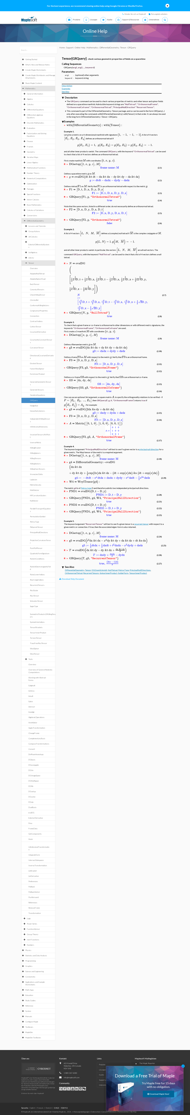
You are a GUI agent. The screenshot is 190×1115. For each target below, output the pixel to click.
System (28, 1011)
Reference (29, 1006)
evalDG (31, 813)
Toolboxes (29, 1027)
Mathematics (30, 88)
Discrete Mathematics (35, 123)
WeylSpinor (34, 648)
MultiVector (34, 490)
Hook (30, 839)
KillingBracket (35, 448)
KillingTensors (35, 458)
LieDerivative (33, 876)
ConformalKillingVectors (39, 305)
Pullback (31, 887)
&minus (31, 691)
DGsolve (31, 797)
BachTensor (34, 284)
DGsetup (32, 791)
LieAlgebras (32, 252)
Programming (30, 961)
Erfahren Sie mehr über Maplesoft (32, 1093)
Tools (30, 659)
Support (69, 47)
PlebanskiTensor (36, 527)
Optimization (32, 184)
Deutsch (49, 1108)
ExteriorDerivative (35, 818)
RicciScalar (34, 590)
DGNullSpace (33, 781)
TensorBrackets (36, 627)
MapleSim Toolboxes (33, 1037)
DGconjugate (33, 765)
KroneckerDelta (36, 474)
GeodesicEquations (37, 395)
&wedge (31, 712)
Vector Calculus (33, 199)
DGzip (30, 802)
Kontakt (63, 1058)
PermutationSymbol (37, 516)
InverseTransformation (37, 865)
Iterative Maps (32, 157)
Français (40, 1108)
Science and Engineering (34, 971)
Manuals (28, 1016)
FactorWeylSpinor (37, 369)
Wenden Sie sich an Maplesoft (135, 14)
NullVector (34, 501)
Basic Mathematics (34, 205)
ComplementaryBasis (36, 738)
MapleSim (29, 1032)
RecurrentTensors (37, 585)
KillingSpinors (35, 453)
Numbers (30, 945)
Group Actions (34, 231)
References (32, 902)
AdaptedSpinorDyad (37, 279)
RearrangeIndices (37, 580)
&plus (30, 701)
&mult (30, 696)
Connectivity (30, 977)
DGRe (30, 786)
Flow (30, 823)
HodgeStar (34, 406)
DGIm (30, 770)
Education (29, 995)
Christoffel (34, 300)
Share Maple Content (33, 83)
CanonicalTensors (37, 289)
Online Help (80, 47)
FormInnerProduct (37, 374)
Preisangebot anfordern (159, 14)
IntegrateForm (34, 855)
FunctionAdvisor (33, 929)
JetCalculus (32, 237)
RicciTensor (34, 596)
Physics (28, 950)
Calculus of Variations (35, 210)
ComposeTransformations (38, 744)
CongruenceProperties (39, 311)
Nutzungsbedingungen (82, 1112)
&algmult (31, 685)
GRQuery (34, 400)
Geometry (31, 152)
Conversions (32, 215)
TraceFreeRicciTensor (38, 643)
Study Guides (30, 1000)
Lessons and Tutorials (37, 226)
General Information (35, 94)
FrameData (32, 828)
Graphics (28, 966)
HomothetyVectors (37, 411)
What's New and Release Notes (37, 65)
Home (62, 47)
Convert (31, 749)
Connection (34, 316)
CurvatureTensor (37, 348)
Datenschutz (95, 1112)
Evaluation (31, 128)
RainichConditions (37, 559)
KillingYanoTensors (37, 469)
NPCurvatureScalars (38, 495)
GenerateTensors (37, 390)
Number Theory (33, 173)
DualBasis (32, 807)
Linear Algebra (32, 162)
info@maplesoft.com (71, 1077)
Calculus (30, 104)
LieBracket (32, 871)
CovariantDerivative (38, 332)
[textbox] (85, 125)
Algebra (30, 99)
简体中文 (64, 1108)
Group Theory (32, 934)
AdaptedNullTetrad (37, 273)
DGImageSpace (34, 775)
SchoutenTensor (36, 601)
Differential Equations (35, 110)
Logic (29, 918)
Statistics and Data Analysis (36, 955)
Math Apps (29, 990)
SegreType (34, 606)
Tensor (31, 263)
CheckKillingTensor (37, 295)
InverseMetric (35, 442)
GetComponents (35, 834)
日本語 (56, 1108)
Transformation (34, 913)
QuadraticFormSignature (39, 553)
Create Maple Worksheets (35, 70)
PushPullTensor (36, 548)
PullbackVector (34, 892)
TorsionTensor (36, 638)
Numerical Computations (36, 178)
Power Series (32, 924)
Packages (30, 189)
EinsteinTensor (36, 363)
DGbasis (31, 760)
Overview (34, 268)
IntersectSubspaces (36, 860)
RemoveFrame (34, 908)
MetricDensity (35, 485)
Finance (30, 141)
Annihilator (32, 722)
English (32, 1108)
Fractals (30, 146)
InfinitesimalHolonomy (39, 427)
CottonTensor (35, 326)
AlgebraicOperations (36, 717)
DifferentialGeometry (35, 221)
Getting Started (31, 59)
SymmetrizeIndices (37, 622)
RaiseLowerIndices (37, 574)
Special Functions (33, 194)
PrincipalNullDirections (39, 532)
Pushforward (33, 897)
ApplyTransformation (36, 728)
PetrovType (34, 522)
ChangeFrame (33, 733)
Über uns (25, 1058)
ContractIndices (36, 321)
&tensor (31, 707)
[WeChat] (84, 1088)
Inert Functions (33, 940)
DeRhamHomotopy (36, 754)
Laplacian (33, 479)
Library (31, 258)
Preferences (33, 881)
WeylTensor (35, 654)
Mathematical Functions (36, 168)
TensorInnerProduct (38, 633)
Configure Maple (31, 1022)
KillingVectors (35, 464)
